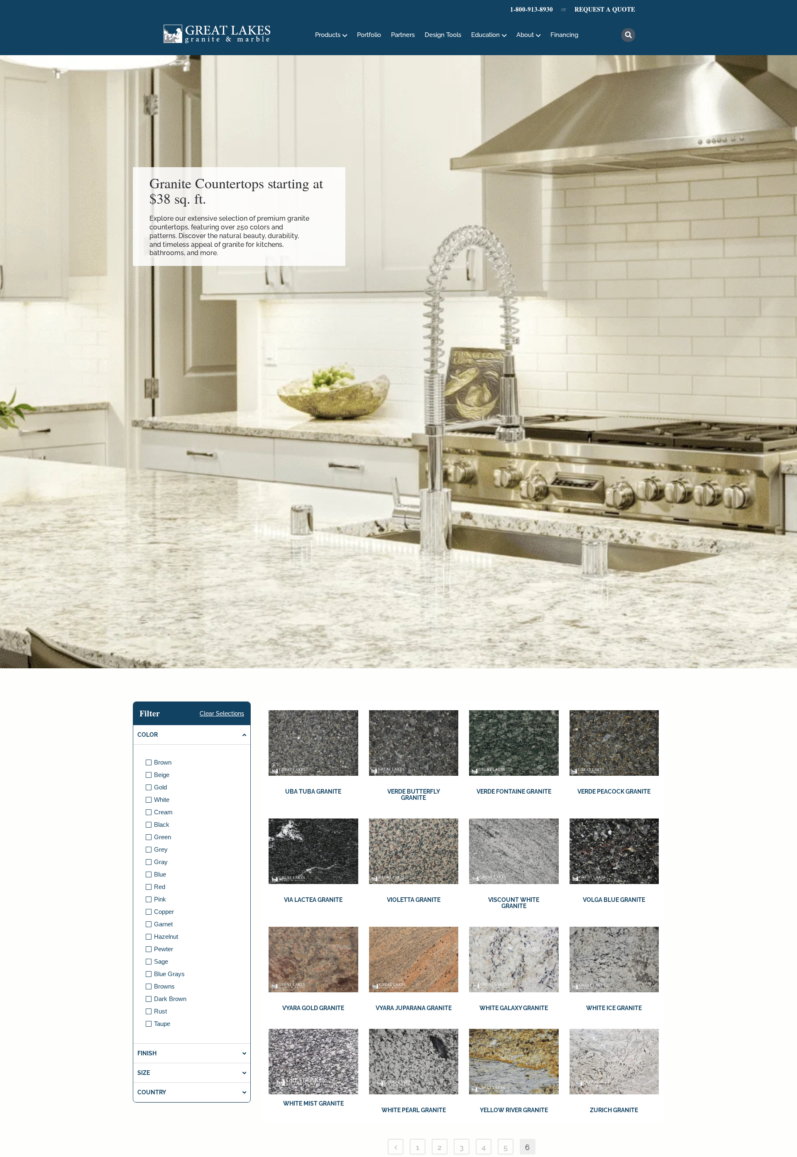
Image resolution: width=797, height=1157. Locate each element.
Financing (564, 35)
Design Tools (443, 35)
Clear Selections (222, 713)
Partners (403, 35)
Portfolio (369, 35)
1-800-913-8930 (531, 9)
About (525, 35)
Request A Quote (605, 9)
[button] (628, 35)
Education (485, 35)
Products (327, 35)
